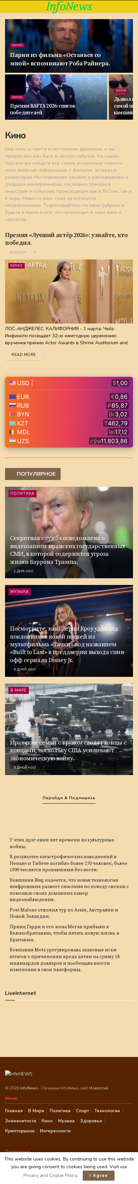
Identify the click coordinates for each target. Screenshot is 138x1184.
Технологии (107, 1111)
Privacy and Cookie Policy (50, 1175)
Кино (17, 45)
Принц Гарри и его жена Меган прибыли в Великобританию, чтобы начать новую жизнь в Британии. (64, 933)
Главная (14, 1111)
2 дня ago (23, 571)
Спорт (82, 1111)
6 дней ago (24, 669)
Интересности (55, 1131)
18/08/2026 (17, 252)
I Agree (98, 1176)
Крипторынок (19, 1131)
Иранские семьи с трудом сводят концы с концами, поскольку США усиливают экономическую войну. (68, 750)
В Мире (18, 690)
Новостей (98, 1088)
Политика (22, 493)
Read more (23, 354)
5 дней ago (24, 767)
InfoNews (69, 6)
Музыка (19, 591)
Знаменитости (20, 1121)
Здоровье (91, 1121)
